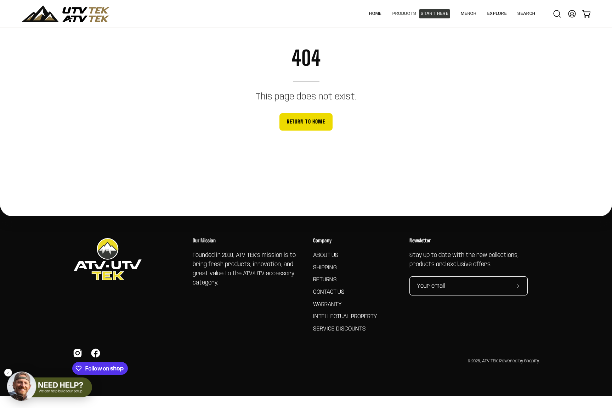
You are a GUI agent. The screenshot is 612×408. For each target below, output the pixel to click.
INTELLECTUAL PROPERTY (345, 317)
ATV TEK (490, 361)
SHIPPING (325, 267)
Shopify (531, 361)
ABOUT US (326, 255)
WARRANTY (327, 304)
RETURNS (325, 280)
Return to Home (306, 122)
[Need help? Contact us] (49, 386)
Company (322, 240)
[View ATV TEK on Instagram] (76, 353)
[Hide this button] (8, 373)
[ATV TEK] (65, 13)
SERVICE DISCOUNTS (339, 329)
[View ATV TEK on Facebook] (94, 353)
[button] (468, 14)
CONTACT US (329, 292)
